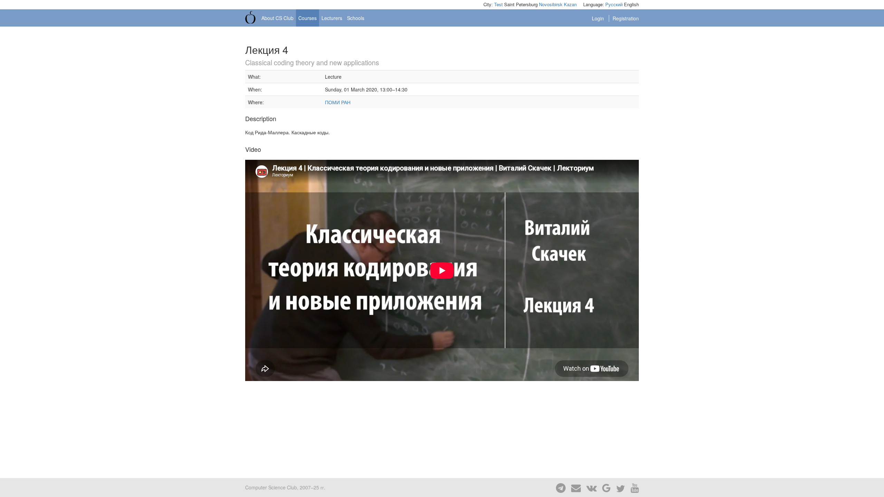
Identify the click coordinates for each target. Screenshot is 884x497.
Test (498, 4)
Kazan (570, 4)
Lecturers (331, 17)
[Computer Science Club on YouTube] (632, 487)
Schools (355, 17)
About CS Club (277, 17)
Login (598, 18)
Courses (307, 17)
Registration (626, 18)
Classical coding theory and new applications (312, 62)
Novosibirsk (551, 4)
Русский (614, 4)
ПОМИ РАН (337, 102)
